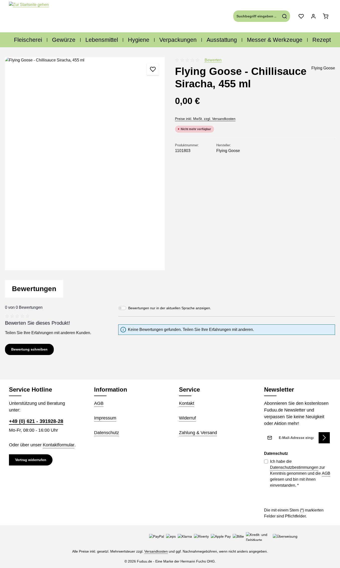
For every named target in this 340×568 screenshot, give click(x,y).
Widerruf (187, 417)
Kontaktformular (58, 444)
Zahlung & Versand (198, 432)
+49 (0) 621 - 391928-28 (36, 421)
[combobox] (256, 16)
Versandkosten (156, 551)
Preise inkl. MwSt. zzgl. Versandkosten (205, 119)
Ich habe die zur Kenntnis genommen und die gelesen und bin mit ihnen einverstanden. (300, 473)
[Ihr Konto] (313, 16)
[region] (85, 163)
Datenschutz (106, 432)
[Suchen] (284, 16)
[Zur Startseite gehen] (29, 16)
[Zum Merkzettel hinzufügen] (153, 69)
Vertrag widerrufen (30, 460)
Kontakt (186, 403)
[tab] (34, 289)
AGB (99, 403)
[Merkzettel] (301, 16)
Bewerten (213, 60)
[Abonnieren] (324, 437)
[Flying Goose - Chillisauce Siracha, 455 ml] (85, 163)
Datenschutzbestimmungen (294, 467)
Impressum (105, 417)
